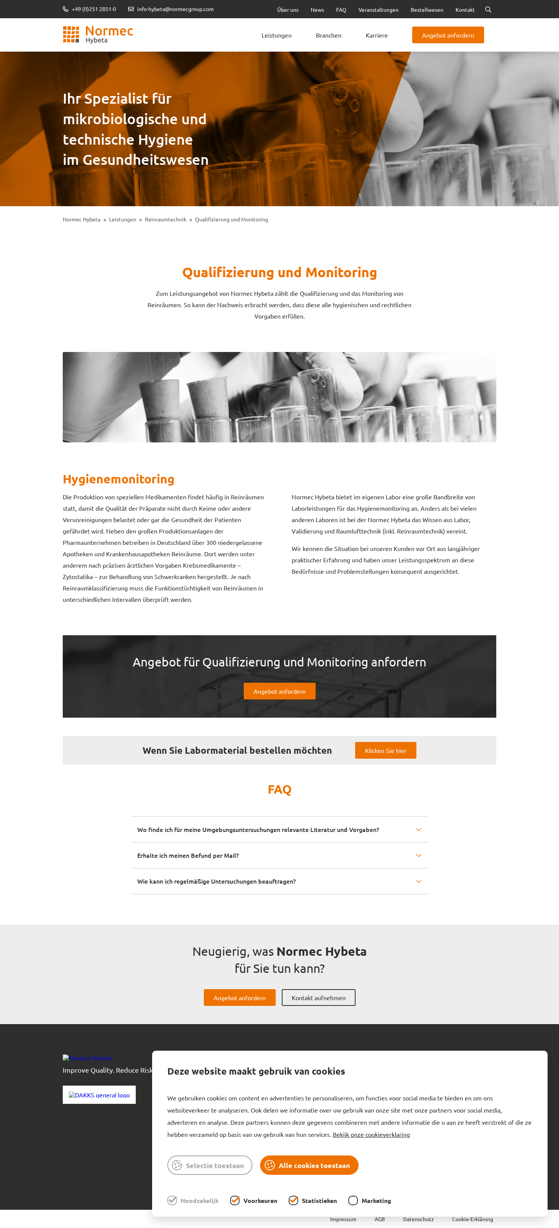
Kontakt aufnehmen (319, 997)
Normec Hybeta (81, 219)
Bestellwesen (427, 9)
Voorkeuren (260, 1200)
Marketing (376, 1200)
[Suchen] (488, 9)
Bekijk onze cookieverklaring (371, 1134)
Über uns (288, 9)
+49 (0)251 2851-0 (93, 9)
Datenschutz (418, 1218)
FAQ (341, 9)
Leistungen (277, 35)
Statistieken (319, 1200)
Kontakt (465, 9)
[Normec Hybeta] (98, 35)
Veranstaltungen (379, 9)
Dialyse (179, 23)
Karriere (377, 35)
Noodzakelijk (200, 1200)
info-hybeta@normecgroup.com (175, 9)
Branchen (328, 35)
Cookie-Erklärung (472, 1218)
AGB (380, 1218)
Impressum (343, 1218)
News (317, 9)
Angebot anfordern (448, 35)
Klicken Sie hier (386, 750)
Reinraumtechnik (165, 219)
